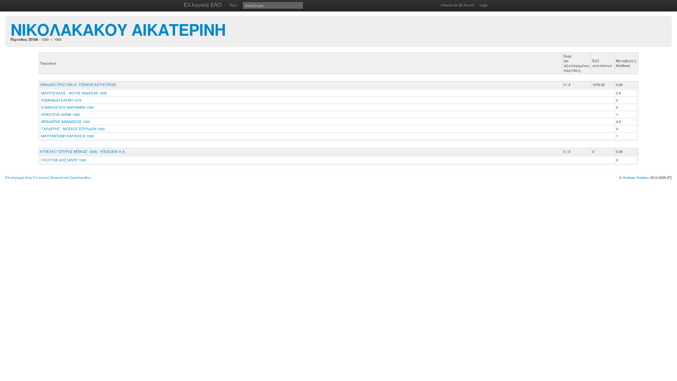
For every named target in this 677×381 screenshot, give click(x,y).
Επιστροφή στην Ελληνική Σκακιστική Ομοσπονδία (48, 177)
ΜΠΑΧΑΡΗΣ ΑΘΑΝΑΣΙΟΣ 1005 (65, 121)
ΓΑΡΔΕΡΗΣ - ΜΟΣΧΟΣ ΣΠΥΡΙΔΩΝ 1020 (73, 128)
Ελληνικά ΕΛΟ (203, 4)
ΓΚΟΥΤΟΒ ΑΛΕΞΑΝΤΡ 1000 (63, 159)
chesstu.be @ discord (457, 4)
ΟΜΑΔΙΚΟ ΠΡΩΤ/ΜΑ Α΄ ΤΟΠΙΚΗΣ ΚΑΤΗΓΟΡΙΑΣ (78, 84)
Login (484, 4)
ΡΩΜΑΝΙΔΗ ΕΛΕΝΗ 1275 (61, 100)
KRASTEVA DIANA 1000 (60, 114)
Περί (233, 4)
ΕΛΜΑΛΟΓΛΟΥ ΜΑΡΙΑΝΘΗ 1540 (67, 107)
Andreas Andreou (636, 177)
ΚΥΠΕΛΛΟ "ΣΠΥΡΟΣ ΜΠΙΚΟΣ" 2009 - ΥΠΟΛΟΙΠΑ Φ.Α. (83, 151)
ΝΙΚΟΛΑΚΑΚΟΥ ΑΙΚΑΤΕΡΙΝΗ (118, 29)
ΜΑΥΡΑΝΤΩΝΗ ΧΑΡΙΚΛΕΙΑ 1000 (67, 135)
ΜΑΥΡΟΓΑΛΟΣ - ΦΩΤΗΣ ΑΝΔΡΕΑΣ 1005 (74, 93)
